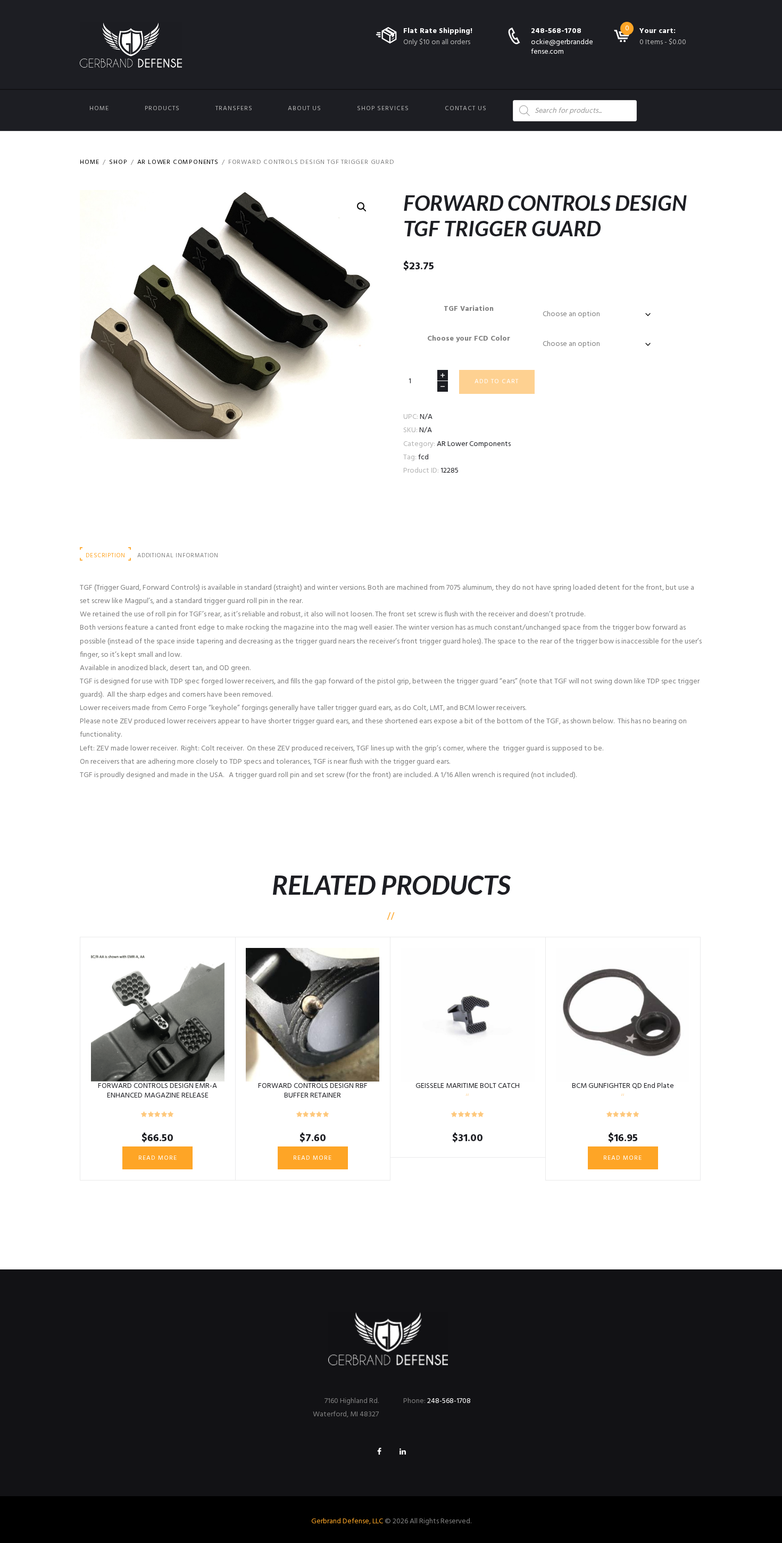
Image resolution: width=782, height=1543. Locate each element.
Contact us (466, 108)
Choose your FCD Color (468, 339)
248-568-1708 (556, 31)
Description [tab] (105, 555)
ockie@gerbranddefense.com (562, 47)
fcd (423, 457)
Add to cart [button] (468, 1014)
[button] (361, 207)
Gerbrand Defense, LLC (347, 1521)
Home (99, 108)
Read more (157, 1158)
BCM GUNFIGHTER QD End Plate (623, 1086)
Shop (118, 162)
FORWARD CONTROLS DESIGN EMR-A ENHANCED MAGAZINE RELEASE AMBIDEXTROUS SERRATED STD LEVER (158, 1095)
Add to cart (497, 381)
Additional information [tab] (178, 555)
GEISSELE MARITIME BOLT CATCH (467, 1086)
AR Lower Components (178, 162)
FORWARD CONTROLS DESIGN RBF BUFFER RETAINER (313, 1091)
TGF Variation (469, 309)
